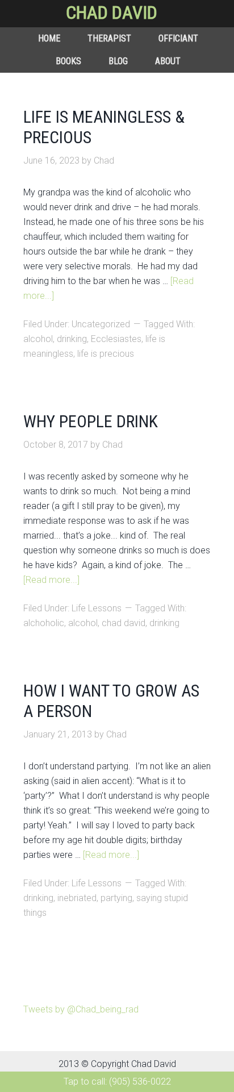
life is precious (105, 353)
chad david (123, 623)
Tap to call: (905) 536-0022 (117, 1081)
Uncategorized (101, 324)
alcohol (38, 339)
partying (116, 898)
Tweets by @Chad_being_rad (81, 1009)
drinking (72, 339)
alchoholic (43, 623)
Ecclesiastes (116, 339)
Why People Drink (90, 421)
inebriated (77, 898)
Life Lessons (97, 608)
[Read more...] (51, 579)
